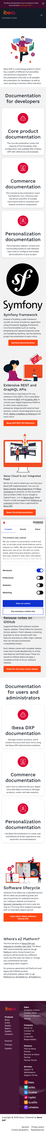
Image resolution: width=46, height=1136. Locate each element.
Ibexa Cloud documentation (19, 512)
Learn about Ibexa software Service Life (23, 917)
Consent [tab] (8, 529)
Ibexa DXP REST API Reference (20, 423)
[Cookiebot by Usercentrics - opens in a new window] (33, 522)
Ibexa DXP (8, 506)
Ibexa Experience (24, 489)
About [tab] (37, 529)
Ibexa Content (10, 489)
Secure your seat (25, 5)
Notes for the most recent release (22, 669)
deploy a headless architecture (23, 414)
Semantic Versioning (13, 904)
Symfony (24, 325)
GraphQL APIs (31, 399)
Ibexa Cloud (29, 497)
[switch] (40, 578)
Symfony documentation (23, 342)
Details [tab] (23, 529)
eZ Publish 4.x (35, 977)
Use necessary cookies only (23, 611)
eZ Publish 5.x (21, 977)
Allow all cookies (23, 603)
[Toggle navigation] (41, 15)
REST (18, 399)
